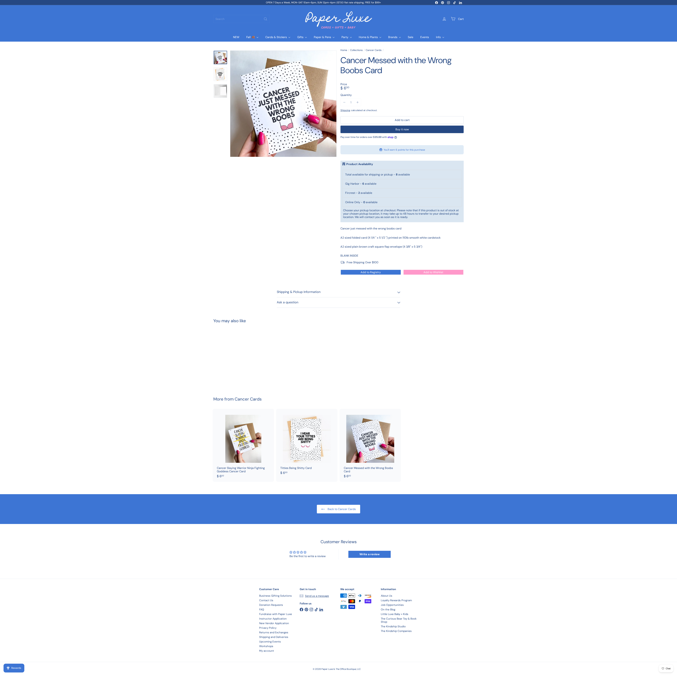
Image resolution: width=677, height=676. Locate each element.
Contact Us (266, 600)
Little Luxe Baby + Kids (394, 614)
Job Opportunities (392, 605)
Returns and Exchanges (273, 632)
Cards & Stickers (276, 37)
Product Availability (359, 164)
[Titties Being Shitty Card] (307, 443)
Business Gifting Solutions (275, 596)
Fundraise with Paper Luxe (275, 614)
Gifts (300, 37)
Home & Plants (369, 37)
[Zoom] (283, 104)
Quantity (346, 95)
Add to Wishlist (433, 272)
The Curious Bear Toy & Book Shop (399, 620)
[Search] (265, 19)
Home (343, 50)
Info (438, 37)
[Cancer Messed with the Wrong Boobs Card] (232, 357)
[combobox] (241, 19)
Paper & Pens (323, 37)
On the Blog (388, 609)
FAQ (261, 609)
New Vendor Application (274, 623)
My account (266, 651)
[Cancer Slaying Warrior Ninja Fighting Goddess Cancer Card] (243, 445)
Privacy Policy (267, 628)
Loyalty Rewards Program (396, 600)
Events (424, 37)
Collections (356, 50)
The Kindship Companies (396, 631)
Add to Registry (371, 272)
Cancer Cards (374, 50)
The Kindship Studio (393, 626)
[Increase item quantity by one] (357, 102)
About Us (386, 596)
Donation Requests (271, 605)
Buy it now (402, 129)
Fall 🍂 (251, 37)
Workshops (266, 646)
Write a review (369, 554)
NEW (236, 37)
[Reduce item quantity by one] (344, 102)
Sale (410, 37)
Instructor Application (273, 618)
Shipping (345, 110)
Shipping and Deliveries (273, 637)
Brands (393, 37)
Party (345, 37)
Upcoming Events (270, 641)
